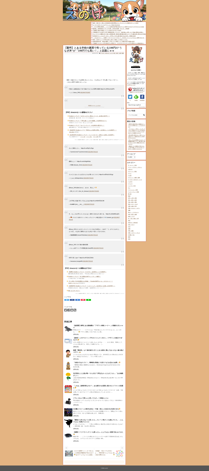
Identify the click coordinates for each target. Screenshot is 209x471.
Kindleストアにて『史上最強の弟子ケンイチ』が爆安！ (84, 276)
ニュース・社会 (132, 185)
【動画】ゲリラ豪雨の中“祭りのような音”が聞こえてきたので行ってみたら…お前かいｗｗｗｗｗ (136, 148)
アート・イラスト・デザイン (135, 167)
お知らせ (130, 169)
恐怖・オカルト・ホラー (134, 208)
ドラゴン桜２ (89, 136)
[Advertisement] (76, 33)
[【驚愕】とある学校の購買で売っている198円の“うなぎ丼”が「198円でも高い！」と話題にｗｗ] (77, 300)
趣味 (129, 237)
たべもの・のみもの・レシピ (106, 53)
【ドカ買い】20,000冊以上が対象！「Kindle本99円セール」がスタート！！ (90, 281)
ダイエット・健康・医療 (134, 177)
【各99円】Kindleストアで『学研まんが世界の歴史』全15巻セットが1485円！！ (93, 130)
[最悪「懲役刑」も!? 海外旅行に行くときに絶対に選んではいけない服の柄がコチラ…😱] (68, 353)
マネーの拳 (95, 136)
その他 (129, 175)
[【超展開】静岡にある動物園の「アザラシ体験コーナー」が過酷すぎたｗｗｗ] (68, 329)
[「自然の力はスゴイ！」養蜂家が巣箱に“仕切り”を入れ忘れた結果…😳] (68, 366)
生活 (129, 226)
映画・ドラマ (131, 216)
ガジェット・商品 (132, 171)
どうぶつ (130, 183)
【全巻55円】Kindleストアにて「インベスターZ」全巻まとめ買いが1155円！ (92, 135)
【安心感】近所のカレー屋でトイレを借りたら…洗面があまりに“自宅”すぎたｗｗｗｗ (136, 137)
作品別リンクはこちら (73, 283)
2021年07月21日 (93, 152)
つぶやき (130, 181)
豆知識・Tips (131, 234)
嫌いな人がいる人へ (74, 290)
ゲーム (129, 173)
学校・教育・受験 (132, 202)
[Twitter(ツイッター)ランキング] (136, 91)
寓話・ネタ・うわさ (133, 204)
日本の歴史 (71, 132)
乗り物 (129, 194)
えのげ (106, 468)
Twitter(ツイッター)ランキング (136, 92)
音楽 (129, 239)
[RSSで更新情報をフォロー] (75, 310)
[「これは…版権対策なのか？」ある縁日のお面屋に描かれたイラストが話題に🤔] (68, 389)
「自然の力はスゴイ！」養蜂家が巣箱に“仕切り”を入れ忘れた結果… (96, 362)
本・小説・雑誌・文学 (133, 218)
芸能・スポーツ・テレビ (134, 232)
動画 (129, 196)
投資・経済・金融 (132, 214)
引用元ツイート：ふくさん (94, 105)
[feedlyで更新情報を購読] (71, 310)
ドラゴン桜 (82, 136)
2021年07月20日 (85, 92)
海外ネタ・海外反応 (133, 222)
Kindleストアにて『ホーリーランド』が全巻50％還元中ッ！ (86, 125)
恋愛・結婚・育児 (132, 206)
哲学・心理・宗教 (132, 198)
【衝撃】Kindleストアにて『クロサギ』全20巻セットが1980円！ (87, 272)
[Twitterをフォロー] (65, 310)
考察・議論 (130, 230)
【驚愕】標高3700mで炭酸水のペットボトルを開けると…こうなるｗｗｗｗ (136, 125)
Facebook (142, 100)
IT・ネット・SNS (132, 165)
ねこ (129, 187)
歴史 (129, 220)
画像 (123, 53)
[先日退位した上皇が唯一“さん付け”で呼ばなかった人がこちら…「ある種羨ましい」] (68, 377)
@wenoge (136, 65)
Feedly (136, 100)
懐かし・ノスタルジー (133, 212)
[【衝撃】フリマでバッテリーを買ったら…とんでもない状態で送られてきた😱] (68, 435)
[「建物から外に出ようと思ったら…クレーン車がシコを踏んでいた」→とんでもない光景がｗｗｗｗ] (68, 423)
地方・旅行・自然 (117, 53)
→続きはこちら (131, 85)
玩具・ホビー (131, 224)
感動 (129, 210)
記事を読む (76, 334)
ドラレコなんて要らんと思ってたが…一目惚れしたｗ (91, 398)
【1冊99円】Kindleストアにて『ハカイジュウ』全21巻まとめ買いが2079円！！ (91, 286)
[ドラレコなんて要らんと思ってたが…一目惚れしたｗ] (68, 401)
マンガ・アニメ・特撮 (133, 192)
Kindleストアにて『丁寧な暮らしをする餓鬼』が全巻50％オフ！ (88, 120)
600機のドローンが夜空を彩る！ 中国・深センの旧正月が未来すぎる (96, 409)
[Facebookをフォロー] (68, 310)
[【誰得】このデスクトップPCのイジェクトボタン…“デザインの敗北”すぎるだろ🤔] (68, 341)
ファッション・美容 (133, 189)
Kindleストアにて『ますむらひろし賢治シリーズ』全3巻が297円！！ (89, 116)
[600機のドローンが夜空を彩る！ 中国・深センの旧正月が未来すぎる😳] (68, 412)
